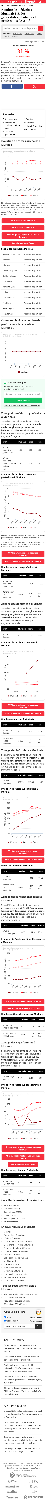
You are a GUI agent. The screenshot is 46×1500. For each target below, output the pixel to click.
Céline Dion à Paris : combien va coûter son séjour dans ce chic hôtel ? (21, 1358)
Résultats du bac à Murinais (16, 1297)
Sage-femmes (32, 129)
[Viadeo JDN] (34, 1491)
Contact (21, 1463)
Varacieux (17, 33)
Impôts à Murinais (11, 1261)
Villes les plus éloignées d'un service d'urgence (23, 235)
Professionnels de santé (16, 6)
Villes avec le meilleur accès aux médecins (24, 554)
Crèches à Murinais (12, 1264)
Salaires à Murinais (12, 1254)
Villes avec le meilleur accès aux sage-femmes (24, 1148)
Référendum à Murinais (14, 1280)
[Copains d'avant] (12, 1491)
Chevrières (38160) (12, 1208)
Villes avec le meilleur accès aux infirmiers (24, 852)
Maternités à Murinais (13, 1271)
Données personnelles (14, 1466)
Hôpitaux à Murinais (12, 1238)
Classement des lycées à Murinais (18, 1245)
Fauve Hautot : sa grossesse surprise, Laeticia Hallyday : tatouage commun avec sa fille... (23, 1348)
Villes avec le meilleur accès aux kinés (24, 1001)
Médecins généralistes (10, 133)
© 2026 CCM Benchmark (23, 1470)
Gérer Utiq (10, 1468)
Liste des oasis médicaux (23, 227)
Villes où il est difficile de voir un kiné (23, 1008)
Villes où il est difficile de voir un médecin (23, 561)
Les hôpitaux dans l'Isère (23, 243)
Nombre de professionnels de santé (12, 125)
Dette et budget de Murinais (16, 1258)
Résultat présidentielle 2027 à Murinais (21, 1294)
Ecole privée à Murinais (14, 1267)
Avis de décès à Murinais (14, 1235)
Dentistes (30, 119)
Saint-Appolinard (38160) (14, 1218)
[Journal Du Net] (34, 1481)
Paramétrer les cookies (32, 1466)
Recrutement (38, 1463)
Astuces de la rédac (13, 1321)
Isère (31, 6)
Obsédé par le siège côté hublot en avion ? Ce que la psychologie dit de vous (23, 1450)
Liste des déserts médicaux (23, 220)
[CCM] (12, 1481)
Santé (8, 1317)
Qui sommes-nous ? (10, 1463)
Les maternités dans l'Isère (23, 1164)
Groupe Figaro (34, 1468)
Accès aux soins (11, 119)
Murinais (8, 1232)
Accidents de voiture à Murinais (17, 1248)
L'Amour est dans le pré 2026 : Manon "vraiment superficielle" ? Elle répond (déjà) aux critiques (23, 1380)
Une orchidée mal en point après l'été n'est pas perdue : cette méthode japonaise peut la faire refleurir (23, 1414)
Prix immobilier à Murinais (15, 1274)
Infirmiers (30, 122)
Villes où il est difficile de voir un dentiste (23, 713)
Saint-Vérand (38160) (13, 1212)
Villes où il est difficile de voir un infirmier (23, 860)
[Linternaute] (12, 1486)
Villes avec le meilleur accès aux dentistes (24, 706)
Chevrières (29, 33)
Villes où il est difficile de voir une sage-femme (23, 1157)
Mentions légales (22, 1468)
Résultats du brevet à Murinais (17, 1301)
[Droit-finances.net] (34, 1486)
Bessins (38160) (10, 1215)
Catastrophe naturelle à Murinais (18, 1241)
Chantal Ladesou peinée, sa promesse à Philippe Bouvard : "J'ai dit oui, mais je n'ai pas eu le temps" (22, 1391)
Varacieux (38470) (11, 1205)
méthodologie (24, 72)
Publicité (29, 1463)
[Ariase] (12, 1497)
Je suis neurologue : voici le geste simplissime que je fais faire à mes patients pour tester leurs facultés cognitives (23, 1440)
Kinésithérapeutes (34, 126)
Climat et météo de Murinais (16, 1251)
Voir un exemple (36, 1317)
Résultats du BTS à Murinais (16, 1304)
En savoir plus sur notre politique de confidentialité (22, 406)
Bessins (15, 36)
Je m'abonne (21, 400)
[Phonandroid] (34, 1497)
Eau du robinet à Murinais (15, 1277)
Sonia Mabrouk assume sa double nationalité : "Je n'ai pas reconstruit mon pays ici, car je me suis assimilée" (22, 1368)
